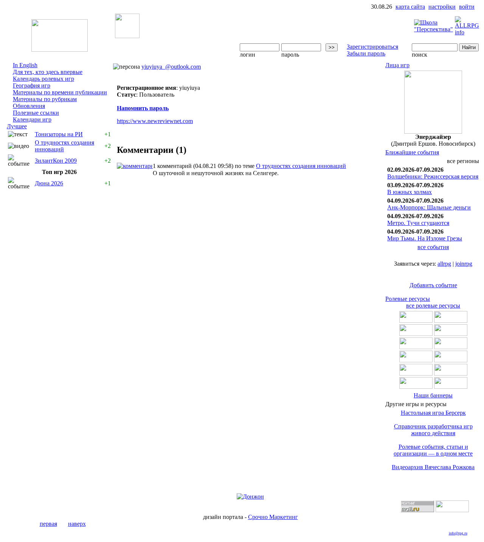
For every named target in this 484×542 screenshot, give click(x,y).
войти (467, 6)
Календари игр (32, 119)
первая (48, 523)
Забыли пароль (366, 53)
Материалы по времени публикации (60, 92)
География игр (31, 85)
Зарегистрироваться (372, 46)
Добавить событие (433, 285)
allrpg (444, 263)
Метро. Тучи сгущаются (418, 223)
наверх (77, 523)
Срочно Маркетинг (273, 517)
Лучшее (17, 126)
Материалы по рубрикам (45, 99)
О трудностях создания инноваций (301, 166)
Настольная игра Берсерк (433, 413)
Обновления (29, 106)
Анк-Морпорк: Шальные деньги (429, 207)
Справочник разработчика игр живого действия (433, 429)
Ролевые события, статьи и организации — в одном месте (433, 450)
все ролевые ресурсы (433, 305)
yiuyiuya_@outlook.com (171, 66)
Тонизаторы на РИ (59, 134)
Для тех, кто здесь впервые (47, 72)
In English (25, 65)
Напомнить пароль (143, 108)
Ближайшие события (412, 152)
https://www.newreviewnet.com (155, 121)
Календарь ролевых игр (43, 78)
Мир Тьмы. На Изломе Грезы (424, 238)
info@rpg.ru (458, 533)
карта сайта (410, 6)
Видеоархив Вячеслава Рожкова (433, 467)
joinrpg (463, 263)
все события (433, 247)
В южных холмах (409, 192)
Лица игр (397, 65)
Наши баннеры (433, 395)
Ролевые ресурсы (407, 299)
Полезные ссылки (36, 112)
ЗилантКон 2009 (56, 160)
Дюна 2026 (49, 183)
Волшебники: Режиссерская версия (432, 176)
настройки (442, 6)
